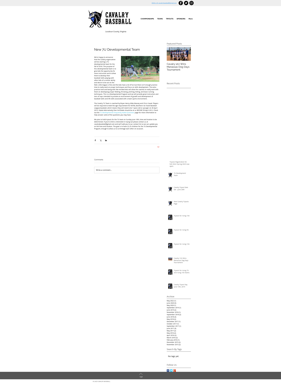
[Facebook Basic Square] (168, 370)
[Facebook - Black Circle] (181, 3)
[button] (160, 19)
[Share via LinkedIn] (106, 140)
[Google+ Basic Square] (174, 370)
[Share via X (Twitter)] (101, 140)
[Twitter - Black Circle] (186, 3)
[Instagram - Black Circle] (191, 3)
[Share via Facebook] (95, 140)
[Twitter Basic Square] (171, 370)
